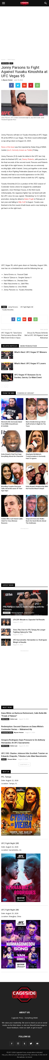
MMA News (5, 63)
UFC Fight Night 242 (26, 307)
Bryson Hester (8, 80)
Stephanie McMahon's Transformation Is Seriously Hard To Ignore (35, 456)
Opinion (4, 358)
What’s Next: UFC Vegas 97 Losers (30, 363)
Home (3, 60)
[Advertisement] (24, 32)
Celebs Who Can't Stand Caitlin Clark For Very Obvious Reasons (12, 521)
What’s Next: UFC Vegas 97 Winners (30, 352)
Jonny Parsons (13, 307)
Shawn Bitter (12, 759)
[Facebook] (11, 1043)
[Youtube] (37, 1043)
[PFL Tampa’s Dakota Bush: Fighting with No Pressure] (24, 603)
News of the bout (7, 147)
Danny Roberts (28, 159)
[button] (45, 3)
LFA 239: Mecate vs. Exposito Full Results (29, 620)
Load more (23, 764)
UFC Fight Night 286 (10, 910)
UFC (11, 63)
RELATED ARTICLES (10, 346)
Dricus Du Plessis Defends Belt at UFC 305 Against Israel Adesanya (36, 335)
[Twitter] (31, 1043)
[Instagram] (18, 1043)
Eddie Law (13, 719)
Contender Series (7, 732)
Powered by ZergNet (25, 393)
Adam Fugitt (29, 199)
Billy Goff (21, 202)
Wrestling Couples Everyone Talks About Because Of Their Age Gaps (11, 489)
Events (4, 759)
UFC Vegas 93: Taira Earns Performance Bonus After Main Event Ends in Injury (11, 335)
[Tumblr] (24, 1043)
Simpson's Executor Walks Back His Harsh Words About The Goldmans (36, 521)
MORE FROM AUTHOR (28, 346)
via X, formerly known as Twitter (19, 150)
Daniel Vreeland (17, 613)
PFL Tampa (6, 777)
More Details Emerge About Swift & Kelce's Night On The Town (36, 424)
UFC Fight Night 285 (10, 843)
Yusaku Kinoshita (7, 310)
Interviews (7, 613)
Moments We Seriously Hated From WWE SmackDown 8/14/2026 (11, 424)
